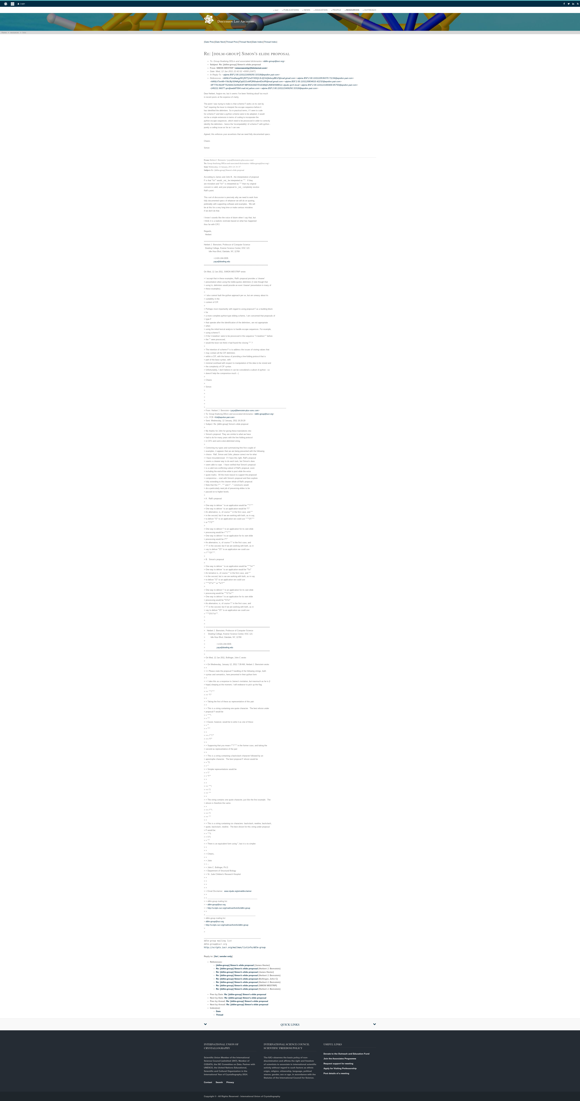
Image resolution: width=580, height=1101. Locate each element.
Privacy (230, 1082)
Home (4, 32)
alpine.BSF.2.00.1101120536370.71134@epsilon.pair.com (325, 78)
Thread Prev (232, 42)
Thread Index (270, 42)
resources (352, 10)
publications (291, 10)
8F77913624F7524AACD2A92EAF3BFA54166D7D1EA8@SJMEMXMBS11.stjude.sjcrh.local (255, 85)
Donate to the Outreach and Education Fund (346, 1054)
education (321, 10)
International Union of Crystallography (260, 1096)
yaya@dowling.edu (222, 261)
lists (24, 32)
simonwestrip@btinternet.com (250, 68)
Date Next (220, 42)
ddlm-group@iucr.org (274, 61)
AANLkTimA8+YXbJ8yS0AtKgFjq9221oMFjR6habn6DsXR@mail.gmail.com (247, 81)
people (337, 10)
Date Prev (209, 42)
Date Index (257, 42)
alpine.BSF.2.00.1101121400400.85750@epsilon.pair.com (329, 85)
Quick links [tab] (290, 1024)
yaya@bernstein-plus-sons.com (244, 410)
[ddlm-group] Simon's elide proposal (235, 965)
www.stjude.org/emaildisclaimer (237, 891)
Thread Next (245, 42)
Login (22, 4)
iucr (276, 10)
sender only (226, 956)
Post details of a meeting (336, 1073)
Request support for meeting (338, 1063)
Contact (208, 1082)
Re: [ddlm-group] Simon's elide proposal (237, 968)
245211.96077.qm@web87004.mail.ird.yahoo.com (235, 88)
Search (219, 1082)
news (307, 10)
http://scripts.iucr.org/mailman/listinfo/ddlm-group (229, 908)
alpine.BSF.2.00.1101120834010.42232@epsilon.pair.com (312, 81)
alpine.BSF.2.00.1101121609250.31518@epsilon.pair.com (251, 74)
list (216, 956)
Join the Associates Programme (340, 1058)
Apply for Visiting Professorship (340, 1068)
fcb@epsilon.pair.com (224, 417)
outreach (370, 10)
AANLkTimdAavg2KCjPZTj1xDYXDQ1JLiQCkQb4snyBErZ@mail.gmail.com (259, 78)
